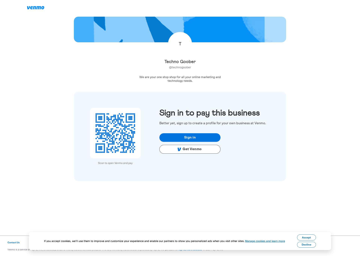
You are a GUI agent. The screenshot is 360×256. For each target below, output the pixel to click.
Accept (306, 237)
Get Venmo (192, 149)
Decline (306, 244)
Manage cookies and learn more (265, 241)
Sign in (190, 137)
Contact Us (14, 242)
